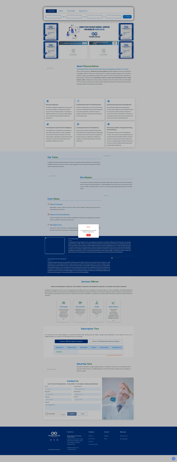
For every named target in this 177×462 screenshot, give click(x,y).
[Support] (173, 458)
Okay (88, 235)
